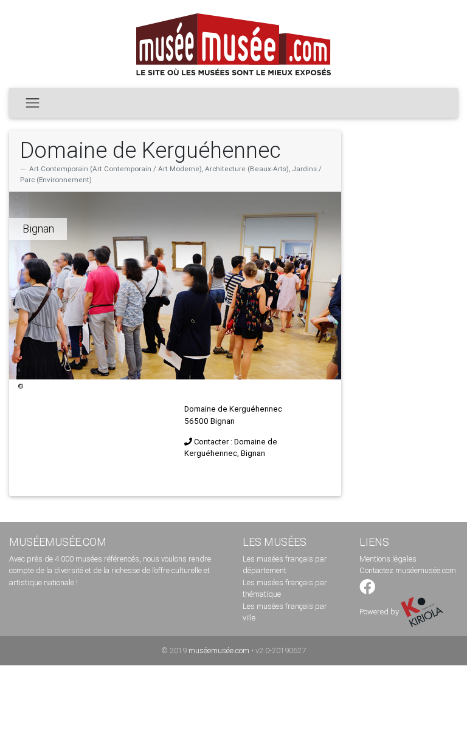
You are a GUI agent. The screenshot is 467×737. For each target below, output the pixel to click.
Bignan (38, 229)
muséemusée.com (219, 650)
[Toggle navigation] (32, 102)
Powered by (380, 611)
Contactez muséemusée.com (407, 570)
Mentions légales (388, 559)
